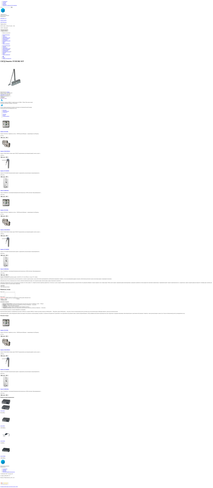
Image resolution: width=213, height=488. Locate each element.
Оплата (4, 115)
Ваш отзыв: (2, 296)
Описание (4, 110)
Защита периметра (6, 43)
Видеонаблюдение (6, 34)
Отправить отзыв (4, 299)
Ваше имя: (2, 291)
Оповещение (5, 39)
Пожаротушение (6, 38)
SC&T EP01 (2, 441)
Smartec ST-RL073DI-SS (5, 151)
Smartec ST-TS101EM (4, 170)
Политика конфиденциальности (9, 471)
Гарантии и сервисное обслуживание (10, 5)
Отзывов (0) (5, 112)
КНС (4, 42)
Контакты (4, 4)
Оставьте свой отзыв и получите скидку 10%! (9, 486)
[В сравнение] (8, 137)
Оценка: (2, 298)
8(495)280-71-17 (3, 18)
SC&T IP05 (2, 410)
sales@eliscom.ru (3, 22)
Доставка (4, 2)
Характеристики (6, 111)
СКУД (4, 35)
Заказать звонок (3, 20)
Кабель (4, 41)
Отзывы (4, 3)
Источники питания (6, 40)
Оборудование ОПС (6, 37)
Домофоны (5, 36)
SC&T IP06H (2, 456)
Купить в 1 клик (3, 98)
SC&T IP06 (2, 425)
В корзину (2, 97)
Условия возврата (6, 116)
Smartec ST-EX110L (4, 131)
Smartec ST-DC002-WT (7, 58)
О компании (5, 1)
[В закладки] (7, 137)
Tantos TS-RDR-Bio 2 (4, 190)
